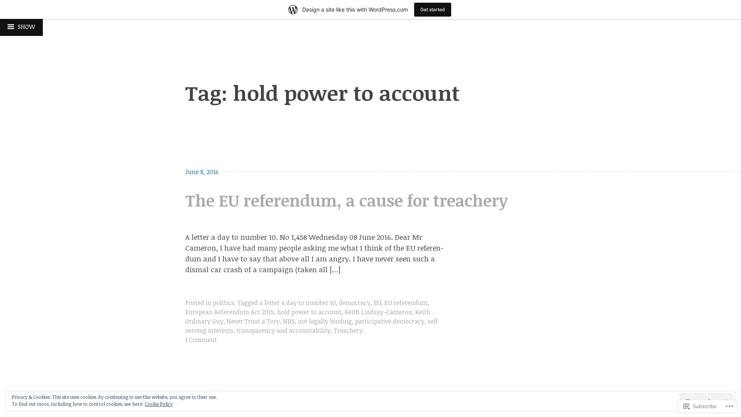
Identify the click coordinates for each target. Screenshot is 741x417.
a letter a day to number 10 (297, 302)
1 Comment (201, 340)
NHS (289, 321)
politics (223, 302)
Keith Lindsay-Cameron (378, 312)
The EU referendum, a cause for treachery (346, 200)
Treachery (348, 330)
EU (377, 302)
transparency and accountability (284, 330)
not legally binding (325, 321)
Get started (432, 9)
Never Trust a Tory (253, 321)
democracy (354, 302)
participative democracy (390, 321)
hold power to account (309, 312)
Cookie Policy (159, 404)
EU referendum (406, 302)
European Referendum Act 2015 (229, 312)
